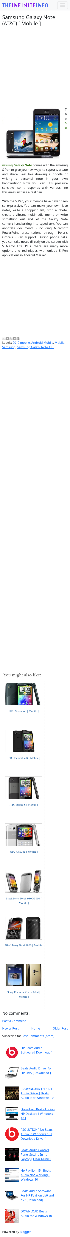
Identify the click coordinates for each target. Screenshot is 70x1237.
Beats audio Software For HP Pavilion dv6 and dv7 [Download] (37, 1195)
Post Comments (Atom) (37, 1036)
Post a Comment (14, 1021)
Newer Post (10, 1028)
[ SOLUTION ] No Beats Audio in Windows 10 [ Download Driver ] (37, 1134)
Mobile (59, 343)
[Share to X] (11, 338)
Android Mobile (42, 343)
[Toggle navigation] (62, 5)
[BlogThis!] (7, 338)
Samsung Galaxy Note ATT (35, 347)
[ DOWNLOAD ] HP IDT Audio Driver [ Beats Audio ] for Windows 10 (37, 1093)
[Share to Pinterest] (18, 338)
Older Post (60, 1028)
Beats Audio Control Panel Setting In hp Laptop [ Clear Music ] (36, 1154)
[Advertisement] (35, 64)
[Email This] (4, 338)
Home (35, 1028)
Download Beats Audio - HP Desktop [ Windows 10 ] (38, 1113)
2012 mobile (21, 343)
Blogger (25, 1232)
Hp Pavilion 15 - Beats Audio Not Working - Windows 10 (36, 1175)
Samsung (8, 347)
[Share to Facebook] (14, 338)
